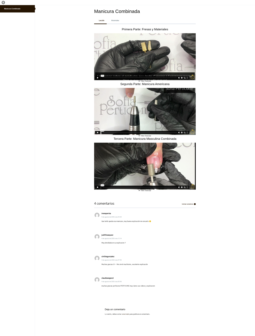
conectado (125, 314)
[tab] (100, 20)
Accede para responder (110, 227)
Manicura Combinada (12, 9)
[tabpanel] (145, 111)
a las (112, 217)
